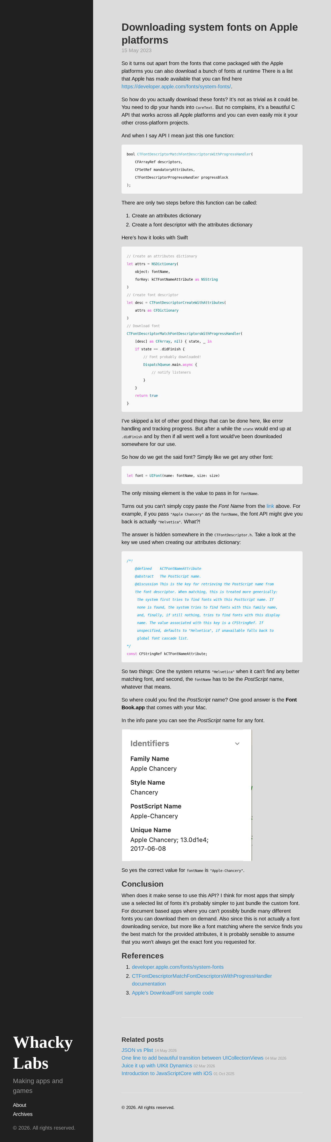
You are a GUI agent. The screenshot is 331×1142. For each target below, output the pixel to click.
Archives (23, 1114)
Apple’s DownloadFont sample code (173, 993)
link (270, 506)
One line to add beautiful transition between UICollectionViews (204, 1058)
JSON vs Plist (149, 1050)
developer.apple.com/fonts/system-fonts (178, 967)
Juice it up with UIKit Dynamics (168, 1065)
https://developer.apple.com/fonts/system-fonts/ (176, 86)
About (19, 1105)
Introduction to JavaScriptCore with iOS (178, 1073)
